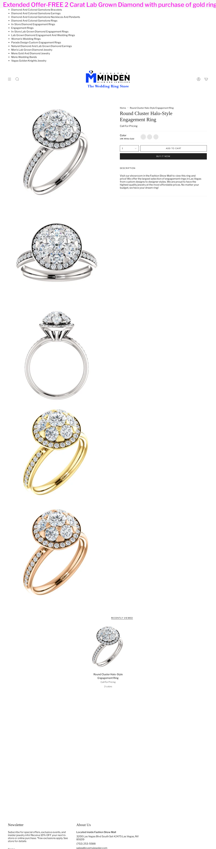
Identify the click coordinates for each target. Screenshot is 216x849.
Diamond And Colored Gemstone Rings (34, 20)
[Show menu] (9, 79)
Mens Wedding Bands (24, 57)
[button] (17, 79)
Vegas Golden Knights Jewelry (28, 60)
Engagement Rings (22, 27)
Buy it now (163, 156)
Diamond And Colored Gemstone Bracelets (36, 9)
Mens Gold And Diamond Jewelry (30, 53)
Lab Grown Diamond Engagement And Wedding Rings (43, 35)
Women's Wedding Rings (26, 38)
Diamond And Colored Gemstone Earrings (36, 13)
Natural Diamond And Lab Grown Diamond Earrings (41, 46)
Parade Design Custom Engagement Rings (36, 42)
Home (123, 108)
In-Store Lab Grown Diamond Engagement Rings (39, 31)
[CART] (206, 79)
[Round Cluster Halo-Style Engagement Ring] (108, 648)
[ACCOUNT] (199, 79)
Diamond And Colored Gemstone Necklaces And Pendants (45, 17)
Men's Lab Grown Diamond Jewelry (31, 49)
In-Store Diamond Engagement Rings (33, 24)
